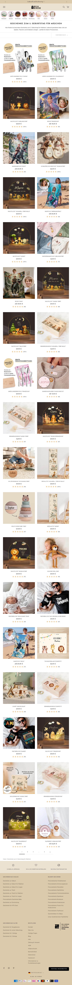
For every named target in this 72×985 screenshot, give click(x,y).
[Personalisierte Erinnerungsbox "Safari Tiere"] (19, 418)
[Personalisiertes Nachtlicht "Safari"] (19, 238)
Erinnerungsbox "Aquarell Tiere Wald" (53, 346)
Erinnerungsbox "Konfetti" (53, 706)
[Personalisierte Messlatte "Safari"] (53, 508)
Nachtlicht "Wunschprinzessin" (53, 436)
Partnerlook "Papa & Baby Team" (19, 616)
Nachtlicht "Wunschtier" (19, 571)
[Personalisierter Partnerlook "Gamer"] (19, 733)
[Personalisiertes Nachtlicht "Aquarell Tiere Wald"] (19, 193)
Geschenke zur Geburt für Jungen (12, 887)
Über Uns (31, 930)
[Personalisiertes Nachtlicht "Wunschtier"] (19, 553)
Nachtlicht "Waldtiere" (18, 346)
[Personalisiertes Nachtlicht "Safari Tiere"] (53, 283)
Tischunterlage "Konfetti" (53, 661)
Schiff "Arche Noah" (19, 706)
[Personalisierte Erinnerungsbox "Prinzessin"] (53, 778)
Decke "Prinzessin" (53, 121)
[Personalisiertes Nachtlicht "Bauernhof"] (19, 823)
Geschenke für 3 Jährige (10, 936)
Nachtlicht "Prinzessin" (53, 751)
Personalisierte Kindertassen (56, 902)
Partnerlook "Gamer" (19, 751)
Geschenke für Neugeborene (11, 927)
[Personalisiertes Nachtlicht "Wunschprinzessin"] (53, 418)
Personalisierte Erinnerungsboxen (58, 884)
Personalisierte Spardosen (55, 896)
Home (4, 859)
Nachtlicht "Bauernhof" (19, 841)
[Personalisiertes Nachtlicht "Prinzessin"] (53, 733)
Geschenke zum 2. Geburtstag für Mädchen (19, 859)
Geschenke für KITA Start (10, 905)
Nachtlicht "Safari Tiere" (53, 301)
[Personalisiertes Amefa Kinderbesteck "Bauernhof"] (53, 58)
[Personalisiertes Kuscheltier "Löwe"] (53, 553)
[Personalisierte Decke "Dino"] (19, 283)
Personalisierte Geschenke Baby (12, 899)
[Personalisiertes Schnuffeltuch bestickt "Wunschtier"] (53, 148)
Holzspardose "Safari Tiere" (19, 796)
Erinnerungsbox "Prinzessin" (53, 796)
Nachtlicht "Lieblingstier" (18, 121)
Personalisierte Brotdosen (55, 899)
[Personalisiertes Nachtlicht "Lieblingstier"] (19, 103)
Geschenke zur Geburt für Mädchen (13, 884)
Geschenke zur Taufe (9, 890)
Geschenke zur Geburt (9, 881)
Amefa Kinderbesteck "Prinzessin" (19, 391)
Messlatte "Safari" (53, 526)
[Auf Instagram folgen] (9, 968)
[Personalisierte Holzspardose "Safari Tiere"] (19, 778)
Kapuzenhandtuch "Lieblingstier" (53, 256)
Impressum (31, 958)
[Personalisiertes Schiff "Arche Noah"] (19, 688)
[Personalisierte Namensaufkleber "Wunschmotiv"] (53, 373)
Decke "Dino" (19, 301)
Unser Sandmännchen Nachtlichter (58, 917)
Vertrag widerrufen (59, 969)
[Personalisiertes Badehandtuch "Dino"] (19, 148)
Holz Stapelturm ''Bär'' (19, 526)
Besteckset (45, 1)
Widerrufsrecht (32, 949)
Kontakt (30, 927)
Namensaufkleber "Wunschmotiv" (53, 391)
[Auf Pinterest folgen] (14, 968)
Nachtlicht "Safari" (19, 256)
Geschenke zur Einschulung (11, 902)
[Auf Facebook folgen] (4, 968)
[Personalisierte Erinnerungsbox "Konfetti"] (53, 688)
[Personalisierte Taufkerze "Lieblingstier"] (53, 823)
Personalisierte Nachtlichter (56, 890)
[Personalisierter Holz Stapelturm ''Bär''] (19, 508)
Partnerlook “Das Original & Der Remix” (53, 616)
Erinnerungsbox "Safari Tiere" (19, 436)
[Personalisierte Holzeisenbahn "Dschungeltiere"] (19, 463)
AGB (29, 945)
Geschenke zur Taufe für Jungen (12, 896)
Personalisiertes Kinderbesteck (57, 881)
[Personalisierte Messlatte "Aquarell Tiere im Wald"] (53, 463)
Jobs (29, 939)
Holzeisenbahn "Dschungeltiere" (19, 481)
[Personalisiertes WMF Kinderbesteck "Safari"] (19, 58)
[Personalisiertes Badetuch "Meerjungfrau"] (53, 193)
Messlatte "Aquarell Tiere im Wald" (53, 481)
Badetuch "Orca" (19, 661)
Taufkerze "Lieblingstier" (53, 841)
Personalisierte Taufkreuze (55, 911)
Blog (29, 936)
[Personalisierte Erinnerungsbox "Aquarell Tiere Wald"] (53, 328)
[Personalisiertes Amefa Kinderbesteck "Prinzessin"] (19, 373)
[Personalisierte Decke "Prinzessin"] (53, 103)
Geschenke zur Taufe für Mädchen (13, 893)
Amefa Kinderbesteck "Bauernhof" (53, 76)
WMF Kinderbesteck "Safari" (19, 76)
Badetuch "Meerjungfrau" (53, 211)
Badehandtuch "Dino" (19, 166)
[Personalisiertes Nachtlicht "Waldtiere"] (19, 328)
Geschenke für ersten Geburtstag (12, 930)
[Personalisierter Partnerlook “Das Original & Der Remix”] (53, 598)
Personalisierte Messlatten (55, 887)
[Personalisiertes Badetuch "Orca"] (19, 643)
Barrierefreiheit (32, 952)
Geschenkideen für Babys (55, 914)
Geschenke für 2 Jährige (10, 933)
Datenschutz (31, 955)
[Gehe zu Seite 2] (50, 852)
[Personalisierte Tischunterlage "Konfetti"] (53, 643)
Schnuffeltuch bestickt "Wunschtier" (53, 166)
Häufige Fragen (32, 933)
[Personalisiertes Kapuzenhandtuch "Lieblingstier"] (53, 238)
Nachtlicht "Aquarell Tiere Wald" (19, 211)
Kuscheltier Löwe (53, 571)
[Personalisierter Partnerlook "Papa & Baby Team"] (19, 598)
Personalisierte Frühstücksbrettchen (58, 893)
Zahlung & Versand (33, 942)
